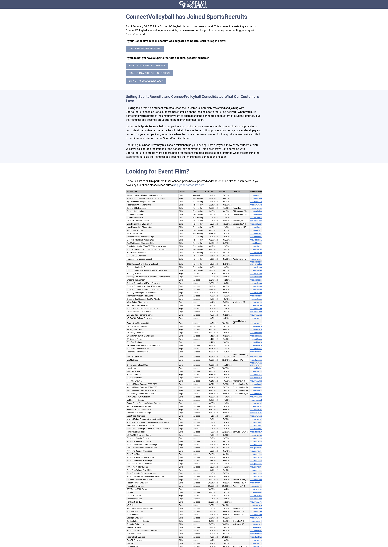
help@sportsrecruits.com (188, 185)
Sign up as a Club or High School (149, 73)
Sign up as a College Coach (146, 80)
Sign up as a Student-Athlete (147, 65)
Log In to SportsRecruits (145, 48)
